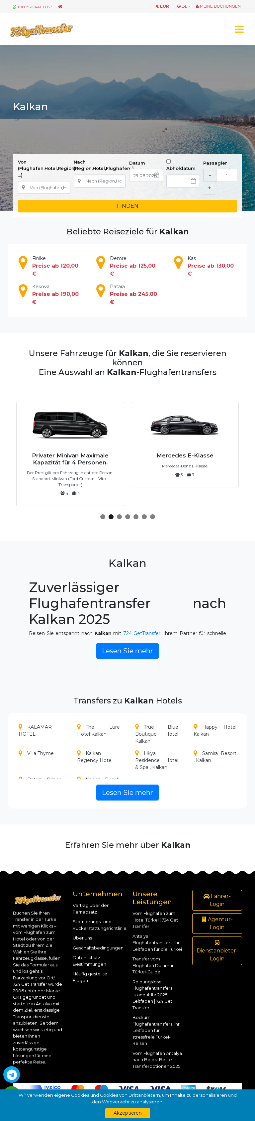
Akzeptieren (128, 1113)
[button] (102, 516)
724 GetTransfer (142, 633)
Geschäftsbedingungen (98, 947)
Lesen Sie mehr (127, 651)
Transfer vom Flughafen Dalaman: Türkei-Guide (154, 965)
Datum (137, 163)
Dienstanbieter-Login (217, 954)
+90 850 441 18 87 (34, 6)
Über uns (82, 937)
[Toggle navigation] (239, 29)
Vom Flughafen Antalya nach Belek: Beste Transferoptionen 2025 (157, 1060)
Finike (55, 266)
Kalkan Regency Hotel (95, 756)
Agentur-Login (220, 923)
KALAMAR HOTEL (35, 730)
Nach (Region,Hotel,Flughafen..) (104, 165)
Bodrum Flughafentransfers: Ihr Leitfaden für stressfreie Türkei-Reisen (156, 1030)
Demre (132, 266)
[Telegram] (11, 1074)
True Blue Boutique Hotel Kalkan (156, 734)
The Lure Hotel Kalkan (98, 730)
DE (184, 6)
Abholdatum (181, 168)
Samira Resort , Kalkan (215, 756)
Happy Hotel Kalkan (215, 730)
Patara (133, 294)
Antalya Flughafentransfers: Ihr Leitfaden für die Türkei (157, 943)
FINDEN (127, 206)
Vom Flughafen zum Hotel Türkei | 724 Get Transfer (155, 920)
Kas (211, 266)
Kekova (55, 294)
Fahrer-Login (220, 900)
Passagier (215, 163)
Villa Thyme (40, 753)
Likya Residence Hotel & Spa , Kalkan (156, 760)
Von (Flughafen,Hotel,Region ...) (46, 168)
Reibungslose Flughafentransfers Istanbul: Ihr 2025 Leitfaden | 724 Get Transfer (152, 994)
